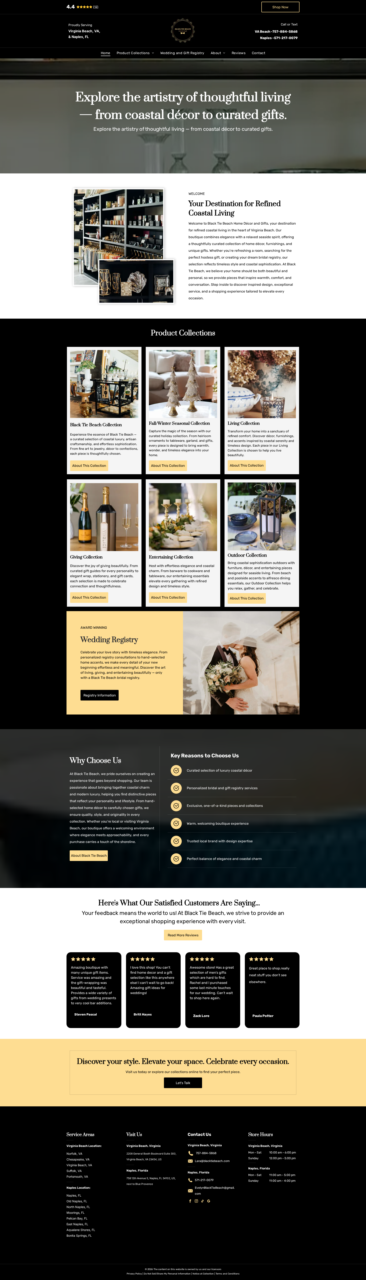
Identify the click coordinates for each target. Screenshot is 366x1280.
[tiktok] (202, 1201)
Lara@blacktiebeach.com (212, 1161)
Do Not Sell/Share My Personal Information (167, 1273)
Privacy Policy (134, 1273)
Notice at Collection (203, 1273)
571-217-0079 (204, 1180)
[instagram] (196, 1201)
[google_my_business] (208, 1201)
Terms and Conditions (228, 1273)
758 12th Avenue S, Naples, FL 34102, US (150, 1178)
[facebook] (190, 1201)
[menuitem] (106, 53)
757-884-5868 (206, 1153)
